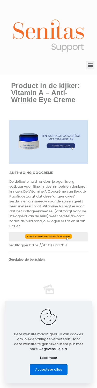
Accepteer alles (48, 369)
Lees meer (48, 357)
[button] (90, 65)
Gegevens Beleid (53, 348)
